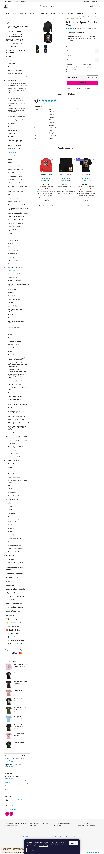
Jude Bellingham (13, 130)
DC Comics (11, 355)
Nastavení (31, 850)
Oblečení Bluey (12, 393)
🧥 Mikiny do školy (13, 637)
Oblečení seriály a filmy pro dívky (18, 318)
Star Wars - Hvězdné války (16, 267)
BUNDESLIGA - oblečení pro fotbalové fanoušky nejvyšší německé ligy (16, 110)
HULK (9, 195)
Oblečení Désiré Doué (14, 145)
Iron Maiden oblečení (14, 477)
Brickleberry (11, 292)
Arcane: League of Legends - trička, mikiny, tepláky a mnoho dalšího (17, 376)
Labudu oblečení (13, 600)
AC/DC (10, 467)
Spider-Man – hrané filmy (15, 191)
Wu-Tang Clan (12, 450)
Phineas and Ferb (13, 247)
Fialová (45, 206)
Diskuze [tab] (71, 94)
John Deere (10, 585)
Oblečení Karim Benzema (15, 74)
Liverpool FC (11, 95)
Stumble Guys (12, 513)
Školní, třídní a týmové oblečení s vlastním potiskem (18, 27)
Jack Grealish (12, 123)
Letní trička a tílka (13, 626)
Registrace (94, 1)
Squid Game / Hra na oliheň (16, 381)
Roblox (10, 503)
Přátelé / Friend (12, 277)
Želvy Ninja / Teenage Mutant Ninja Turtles (18, 285)
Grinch (10, 351)
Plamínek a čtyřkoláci (14, 260)
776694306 (13, 805)
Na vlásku (10, 243)
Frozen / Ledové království (16, 216)
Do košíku (82, 83)
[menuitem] (11, 13)
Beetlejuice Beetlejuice (15, 341)
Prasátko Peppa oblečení (15, 264)
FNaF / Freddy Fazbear (15, 538)
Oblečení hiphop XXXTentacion (17, 447)
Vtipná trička (11, 593)
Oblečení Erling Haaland (15, 120)
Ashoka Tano (11, 271)
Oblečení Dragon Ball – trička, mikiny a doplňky (16, 412)
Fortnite (10, 510)
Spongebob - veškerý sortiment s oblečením (18, 209)
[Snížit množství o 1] (88, 78)
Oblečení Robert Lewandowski (17, 77)
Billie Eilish (11, 489)
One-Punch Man (12, 408)
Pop (9, 486)
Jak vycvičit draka (13, 306)
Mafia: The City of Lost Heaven (17, 542)
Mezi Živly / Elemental (14, 281)
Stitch (9, 331)
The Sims (10, 525)
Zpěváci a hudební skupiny (16, 436)
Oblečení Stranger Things (15, 169)
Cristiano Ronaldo (13, 60)
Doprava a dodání (79, 837)
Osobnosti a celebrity (14, 573)
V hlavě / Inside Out (14, 299)
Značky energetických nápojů (14, 569)
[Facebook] (7, 814)
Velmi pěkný (9, 779)
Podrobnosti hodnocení (90, 28)
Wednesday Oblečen (14, 399)
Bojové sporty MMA (14, 619)
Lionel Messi (11, 63)
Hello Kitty (11, 334)
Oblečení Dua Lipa (13, 492)
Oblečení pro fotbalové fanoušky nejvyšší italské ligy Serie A (17, 99)
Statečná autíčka (12, 237)
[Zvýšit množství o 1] (96, 78)
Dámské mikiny (12, 47)
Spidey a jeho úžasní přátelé (16, 183)
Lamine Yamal (12, 133)
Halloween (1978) (13, 344)
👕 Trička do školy (13, 634)
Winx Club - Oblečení (14, 384)
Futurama (11, 303)
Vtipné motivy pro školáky (16, 596)
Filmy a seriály (12, 152)
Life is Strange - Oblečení (15, 548)
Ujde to (7, 782)
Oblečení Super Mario (14, 166)
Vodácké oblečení (13, 611)
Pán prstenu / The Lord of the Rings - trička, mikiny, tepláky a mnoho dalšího (17, 364)
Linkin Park (11, 470)
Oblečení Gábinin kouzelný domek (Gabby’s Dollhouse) (18, 326)
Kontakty (55, 837)
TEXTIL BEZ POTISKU (14, 40)
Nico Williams (12, 137)
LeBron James (12, 559)
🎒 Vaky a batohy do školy (16, 640)
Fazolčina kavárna (13, 250)
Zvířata (9, 581)
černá (82, 206)
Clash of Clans (12, 535)
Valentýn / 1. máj (12, 577)
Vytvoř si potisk (12, 23)
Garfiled (10, 314)
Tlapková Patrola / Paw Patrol (17, 220)
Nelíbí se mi (8, 786)
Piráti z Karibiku (12, 296)
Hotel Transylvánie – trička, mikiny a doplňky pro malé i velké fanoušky (18, 427)
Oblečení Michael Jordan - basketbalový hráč (16, 563)
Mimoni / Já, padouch (14, 348)
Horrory (10, 338)
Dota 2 (10, 531)
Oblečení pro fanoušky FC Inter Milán (17, 104)
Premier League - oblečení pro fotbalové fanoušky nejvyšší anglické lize (17, 90)
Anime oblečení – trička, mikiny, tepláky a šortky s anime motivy (17, 403)
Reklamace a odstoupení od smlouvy (41, 837)
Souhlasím (73, 843)
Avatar (10, 159)
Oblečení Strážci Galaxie (15, 176)
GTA (9, 516)
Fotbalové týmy (12, 80)
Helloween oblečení (14, 603)
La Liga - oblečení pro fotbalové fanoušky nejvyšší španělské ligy (17, 84)
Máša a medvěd (12, 254)
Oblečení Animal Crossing (16, 552)
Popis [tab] (59, 94)
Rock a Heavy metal (14, 460)
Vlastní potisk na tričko (15, 31)
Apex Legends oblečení (15, 545)
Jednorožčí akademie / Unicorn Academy (16, 322)
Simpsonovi (11, 156)
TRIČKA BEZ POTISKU (15, 43)
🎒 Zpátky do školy (13, 630)
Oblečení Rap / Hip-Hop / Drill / (17, 440)
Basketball (10, 555)
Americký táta (12, 289)
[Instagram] (11, 814)
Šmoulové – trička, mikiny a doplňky (16, 310)
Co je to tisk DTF (25, 837)
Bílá (40, 206)
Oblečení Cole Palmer (14, 149)
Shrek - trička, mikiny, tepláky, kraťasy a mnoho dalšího (17, 359)
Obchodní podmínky (21, 1)
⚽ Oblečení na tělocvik (15, 644)
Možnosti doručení (71, 69)
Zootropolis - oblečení (14, 433)
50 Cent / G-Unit (13, 453)
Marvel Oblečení (13, 173)
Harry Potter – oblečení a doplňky (18, 274)
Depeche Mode (12, 464)
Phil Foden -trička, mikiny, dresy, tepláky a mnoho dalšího (17, 141)
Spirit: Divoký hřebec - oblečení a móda (18, 388)
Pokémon (10, 163)
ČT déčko (10, 233)
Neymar (10, 67)
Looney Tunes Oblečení (15, 396)
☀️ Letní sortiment (13, 623)
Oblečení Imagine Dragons (15, 496)
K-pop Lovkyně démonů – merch (17, 416)
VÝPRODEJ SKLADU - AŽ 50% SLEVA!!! (16, 51)
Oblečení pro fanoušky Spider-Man (18, 179)
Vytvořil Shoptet (94, 852)
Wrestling (10, 615)
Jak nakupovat (8, 1)
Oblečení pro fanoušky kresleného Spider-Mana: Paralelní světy (18, 187)
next (97, 183)
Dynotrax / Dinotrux (13, 257)
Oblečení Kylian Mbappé (15, 70)
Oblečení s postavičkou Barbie (17, 205)
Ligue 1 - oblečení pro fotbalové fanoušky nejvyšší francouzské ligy (18, 116)
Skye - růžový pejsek (14, 230)
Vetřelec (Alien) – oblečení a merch (18, 423)
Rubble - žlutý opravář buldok (16, 223)
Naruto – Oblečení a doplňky (16, 419)
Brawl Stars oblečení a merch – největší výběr (17, 520)
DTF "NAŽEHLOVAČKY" (15, 607)
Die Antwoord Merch (14, 457)
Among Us (11, 528)
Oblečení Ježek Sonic (14, 201)
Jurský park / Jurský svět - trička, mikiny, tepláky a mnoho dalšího (17, 370)
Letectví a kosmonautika (15, 589)
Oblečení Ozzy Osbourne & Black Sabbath (17, 481)
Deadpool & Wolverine (14, 198)
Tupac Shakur (12, 443)
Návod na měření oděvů (66, 837)
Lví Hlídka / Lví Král (13, 240)
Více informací (43, 846)
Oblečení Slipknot (13, 474)
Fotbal (8, 56)
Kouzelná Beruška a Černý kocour (18, 213)
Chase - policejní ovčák (14, 227)
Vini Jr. (10, 127)
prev (34, 183)
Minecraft (11, 506)
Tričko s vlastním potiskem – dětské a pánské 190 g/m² (16, 35)
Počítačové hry (12, 499)
